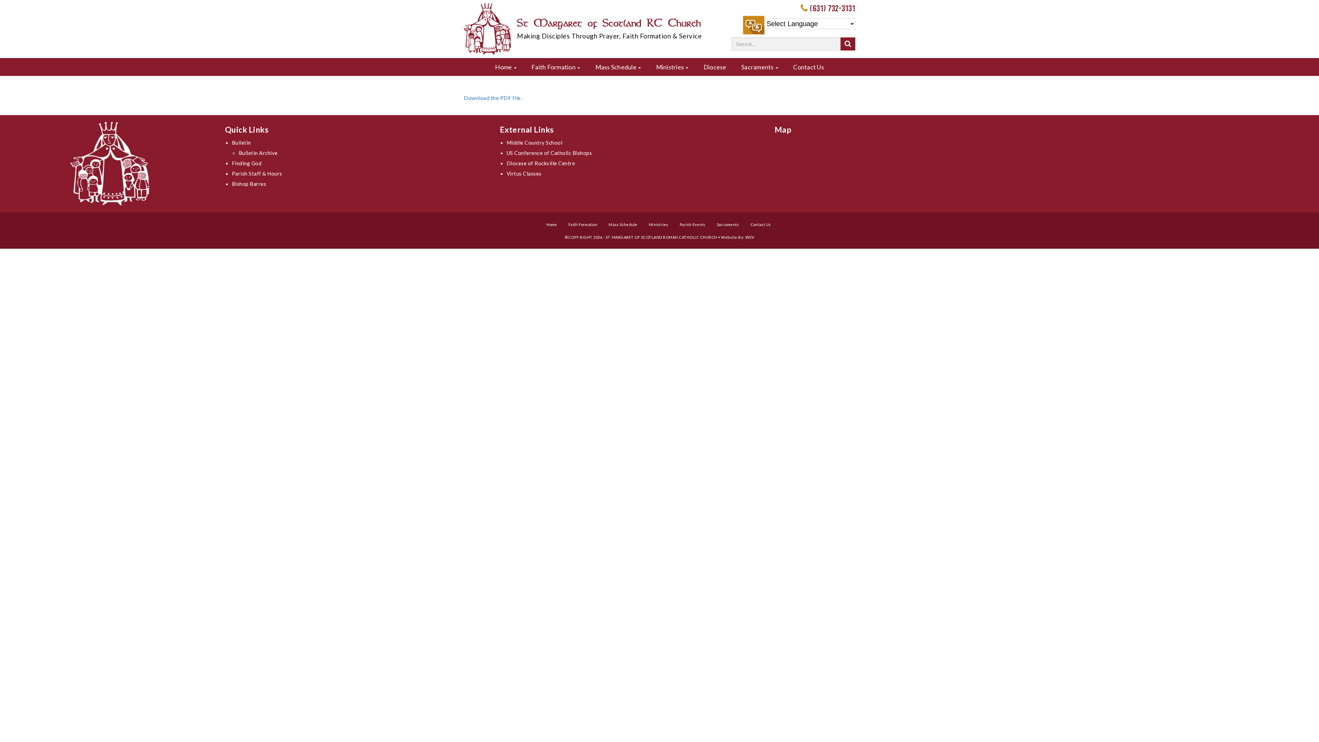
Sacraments (758, 67)
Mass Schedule (616, 67)
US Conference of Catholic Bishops (549, 153)
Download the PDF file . (493, 97)
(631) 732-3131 (832, 8)
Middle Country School (535, 142)
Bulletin (241, 142)
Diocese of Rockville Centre (541, 163)
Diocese (714, 67)
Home (504, 67)
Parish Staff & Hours (257, 173)
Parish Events (692, 224)
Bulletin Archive (258, 153)
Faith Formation (554, 67)
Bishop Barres (249, 184)
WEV (749, 237)
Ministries (670, 67)
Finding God (247, 163)
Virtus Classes (524, 173)
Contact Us (808, 67)
